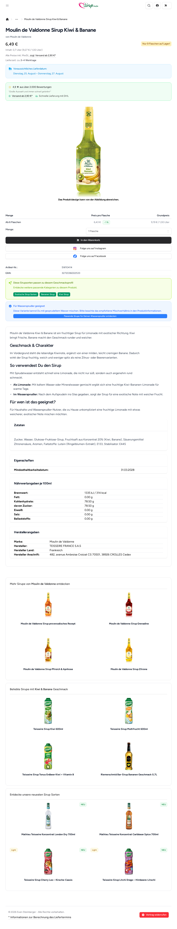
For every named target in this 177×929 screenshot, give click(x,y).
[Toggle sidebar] (7, 5)
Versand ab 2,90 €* (22, 96)
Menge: (10, 229)
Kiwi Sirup (64, 294)
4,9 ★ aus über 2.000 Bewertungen (32, 87)
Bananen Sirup (48, 294)
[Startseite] (7, 19)
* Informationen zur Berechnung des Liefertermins (39, 917)
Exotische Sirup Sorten (26, 294)
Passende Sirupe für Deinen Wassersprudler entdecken (90, 316)
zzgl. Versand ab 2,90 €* (43, 55)
